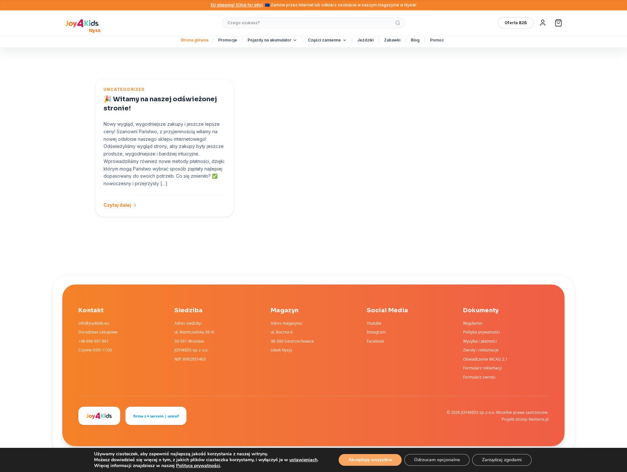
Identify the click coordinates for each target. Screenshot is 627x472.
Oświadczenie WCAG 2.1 (485, 359)
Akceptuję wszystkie (370, 460)
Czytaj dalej (117, 205)
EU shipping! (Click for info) (237, 5)
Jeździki (365, 40)
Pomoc (437, 40)
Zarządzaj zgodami (502, 460)
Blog (415, 40)
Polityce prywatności (198, 466)
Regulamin (472, 323)
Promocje (227, 40)
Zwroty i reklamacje (481, 350)
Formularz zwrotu (479, 377)
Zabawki (392, 40)
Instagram (376, 332)
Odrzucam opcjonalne (437, 460)
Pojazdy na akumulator (269, 40)
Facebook (375, 341)
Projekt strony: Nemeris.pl (525, 419)
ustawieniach (303, 460)
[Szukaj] (397, 22)
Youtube (374, 323)
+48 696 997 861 (93, 341)
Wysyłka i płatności (480, 341)
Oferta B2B (516, 22)
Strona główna (194, 40)
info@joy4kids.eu (93, 323)
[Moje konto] (542, 22)
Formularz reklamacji (482, 368)
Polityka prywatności (481, 332)
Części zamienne (324, 40)
